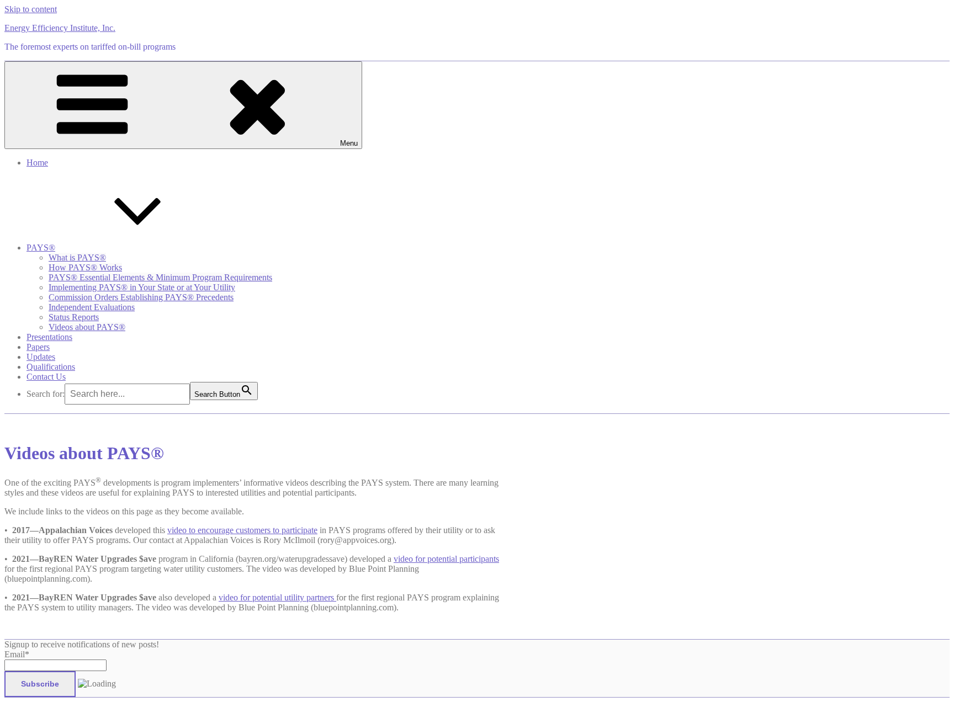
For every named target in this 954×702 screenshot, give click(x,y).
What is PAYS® (77, 257)
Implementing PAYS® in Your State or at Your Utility (142, 287)
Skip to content (30, 9)
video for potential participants (446, 558)
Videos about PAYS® (87, 327)
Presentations (49, 337)
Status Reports (74, 317)
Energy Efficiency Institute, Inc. (59, 28)
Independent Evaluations (92, 307)
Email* (16, 654)
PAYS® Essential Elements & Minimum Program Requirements (160, 277)
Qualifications (50, 366)
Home (37, 162)
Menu (349, 143)
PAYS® (40, 247)
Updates (40, 356)
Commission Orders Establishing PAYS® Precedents (141, 297)
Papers (38, 347)
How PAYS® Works (85, 267)
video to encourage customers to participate (242, 530)
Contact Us (46, 376)
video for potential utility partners (277, 597)
